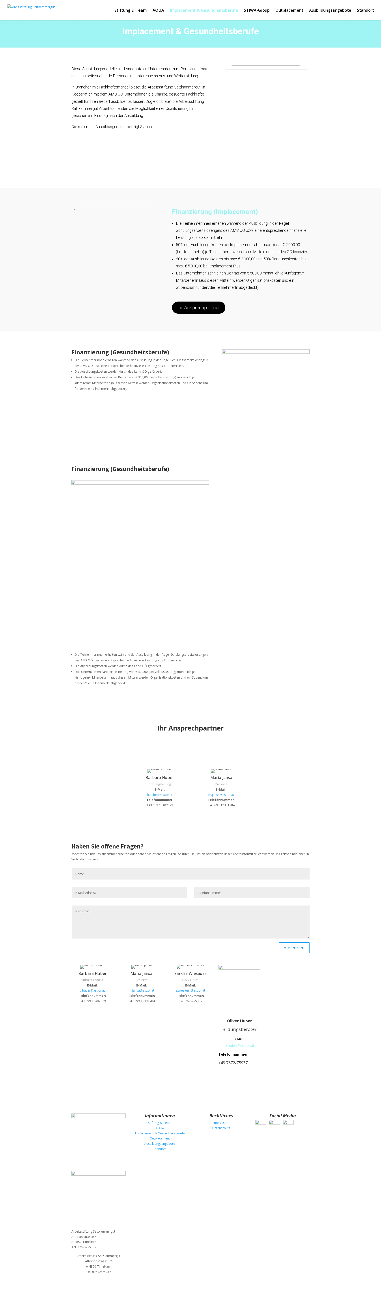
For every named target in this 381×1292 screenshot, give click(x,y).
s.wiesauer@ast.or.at (190, 990)
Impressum (221, 1123)
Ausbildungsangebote (330, 11)
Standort (365, 11)
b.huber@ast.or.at (159, 795)
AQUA (158, 11)
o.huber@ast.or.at (239, 1045)
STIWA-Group (257, 11)
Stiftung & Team (130, 11)
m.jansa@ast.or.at (221, 795)
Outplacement (289, 11)
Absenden (294, 948)
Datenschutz (221, 1128)
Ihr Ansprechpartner (198, 307)
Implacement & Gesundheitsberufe (204, 11)
